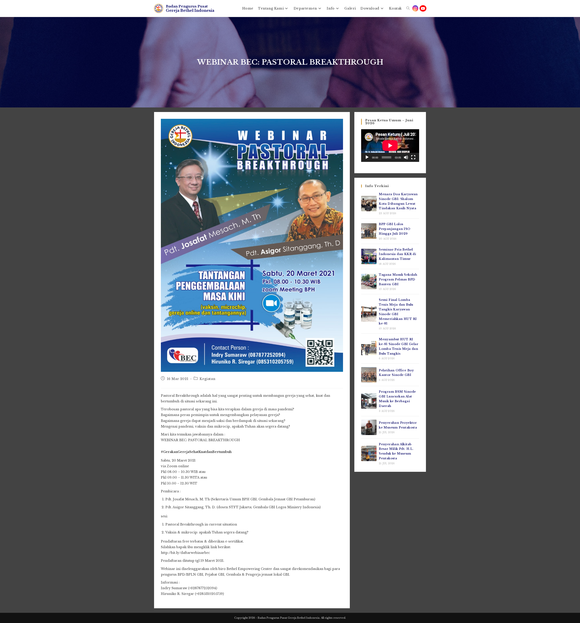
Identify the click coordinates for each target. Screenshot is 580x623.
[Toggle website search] (408, 8)
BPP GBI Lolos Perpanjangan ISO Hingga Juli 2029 (394, 229)
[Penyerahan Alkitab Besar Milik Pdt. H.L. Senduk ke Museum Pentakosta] (369, 453)
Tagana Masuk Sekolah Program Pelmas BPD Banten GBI (398, 279)
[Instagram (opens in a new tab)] (415, 8)
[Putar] (367, 157)
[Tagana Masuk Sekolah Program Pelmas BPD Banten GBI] (369, 281)
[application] (390, 145)
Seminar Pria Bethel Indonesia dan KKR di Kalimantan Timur (397, 254)
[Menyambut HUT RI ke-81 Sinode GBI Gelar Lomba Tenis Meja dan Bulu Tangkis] (369, 348)
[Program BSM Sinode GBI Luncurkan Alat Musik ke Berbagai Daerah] (369, 401)
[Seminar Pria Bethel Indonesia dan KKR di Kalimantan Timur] (369, 256)
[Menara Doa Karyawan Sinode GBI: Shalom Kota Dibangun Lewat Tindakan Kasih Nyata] (369, 203)
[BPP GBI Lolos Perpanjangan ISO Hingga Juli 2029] (369, 231)
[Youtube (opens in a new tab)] (423, 8)
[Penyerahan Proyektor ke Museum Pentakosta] (369, 427)
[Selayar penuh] (413, 157)
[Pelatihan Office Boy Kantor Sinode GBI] (369, 374)
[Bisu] (406, 157)
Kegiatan (207, 379)
